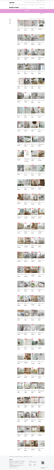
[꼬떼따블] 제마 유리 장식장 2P (34, 303)
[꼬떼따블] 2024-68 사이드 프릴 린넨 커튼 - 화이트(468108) (34, 333)
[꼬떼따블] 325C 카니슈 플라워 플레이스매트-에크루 (27, 434)
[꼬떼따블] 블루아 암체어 (26, 361)
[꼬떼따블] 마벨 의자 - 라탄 (33, 187)
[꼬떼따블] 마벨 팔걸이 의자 (40, 187)
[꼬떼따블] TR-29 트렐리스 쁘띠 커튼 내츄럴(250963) (34, 434)
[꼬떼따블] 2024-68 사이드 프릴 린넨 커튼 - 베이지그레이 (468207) (20, 333)
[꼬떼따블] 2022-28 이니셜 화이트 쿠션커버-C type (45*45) (20, 362)
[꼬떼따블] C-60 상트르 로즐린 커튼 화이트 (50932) (20, 434)
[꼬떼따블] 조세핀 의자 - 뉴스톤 (27, 42)
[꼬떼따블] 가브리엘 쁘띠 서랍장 (34, 57)
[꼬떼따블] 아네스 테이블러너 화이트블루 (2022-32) (41, 333)
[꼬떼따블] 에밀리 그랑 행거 (26, 129)
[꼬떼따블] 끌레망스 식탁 (33, 274)
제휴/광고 (27, 456)
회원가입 (38, 0)
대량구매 (26, 2)
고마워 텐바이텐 (30, 465)
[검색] (43, 2)
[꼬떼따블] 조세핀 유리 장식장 (20, 216)
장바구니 (43, 0)
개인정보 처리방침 (17, 456)
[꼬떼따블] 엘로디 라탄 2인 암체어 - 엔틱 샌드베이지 (41, 231)
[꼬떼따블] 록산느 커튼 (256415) (27, 100)
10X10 (11, 2)
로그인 (36, 0)
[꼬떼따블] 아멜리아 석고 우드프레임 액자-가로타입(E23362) (41, 144)
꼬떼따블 (18, 27)
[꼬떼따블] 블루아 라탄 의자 (19, 448)
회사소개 (10, 456)
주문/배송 (41, 0)
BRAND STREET (14, 7)
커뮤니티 (24, 2)
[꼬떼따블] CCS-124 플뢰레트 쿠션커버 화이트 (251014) (34, 419)
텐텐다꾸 (10, 23)
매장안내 (31, 456)
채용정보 (12, 456)
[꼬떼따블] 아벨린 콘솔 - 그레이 (27, 245)
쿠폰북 (33, 465)
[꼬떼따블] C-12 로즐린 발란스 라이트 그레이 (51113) (34, 391)
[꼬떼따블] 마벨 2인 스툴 (40, 216)
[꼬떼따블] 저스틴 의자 (19, 158)
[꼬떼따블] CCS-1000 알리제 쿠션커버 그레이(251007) (27, 419)
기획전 (30, 2)
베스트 (32, 2)
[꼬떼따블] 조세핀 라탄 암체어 (34, 216)
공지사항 (29, 456)
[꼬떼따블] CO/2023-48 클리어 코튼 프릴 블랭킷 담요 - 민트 (27, 57)
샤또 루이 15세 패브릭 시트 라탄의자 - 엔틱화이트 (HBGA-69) (27, 159)
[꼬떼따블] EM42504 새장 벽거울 (20, 129)
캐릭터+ (28, 2)
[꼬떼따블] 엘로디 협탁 (40, 245)
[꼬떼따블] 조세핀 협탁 (26, 216)
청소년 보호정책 (20, 456)
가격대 (10, 22)
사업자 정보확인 (23, 461)
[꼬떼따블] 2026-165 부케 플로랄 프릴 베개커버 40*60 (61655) (41, 391)
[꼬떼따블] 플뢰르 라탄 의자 (19, 100)
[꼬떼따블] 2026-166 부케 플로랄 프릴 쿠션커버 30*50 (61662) (41, 57)
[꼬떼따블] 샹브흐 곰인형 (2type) (34, 129)
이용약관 (14, 456)
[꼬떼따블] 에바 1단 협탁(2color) (41, 28)
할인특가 (34, 2)
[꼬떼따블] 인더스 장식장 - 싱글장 (34, 448)
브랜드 (35, 2)
